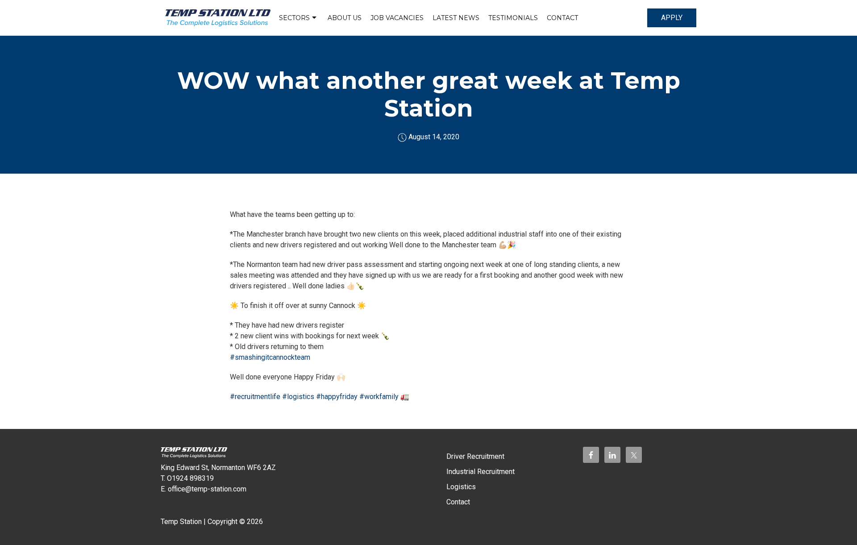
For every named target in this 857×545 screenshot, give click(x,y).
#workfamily (379, 396)
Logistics (461, 487)
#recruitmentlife (255, 396)
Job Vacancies (397, 18)
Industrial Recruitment (480, 471)
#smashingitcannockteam (270, 357)
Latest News (456, 18)
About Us (345, 18)
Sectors (294, 18)
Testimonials (513, 18)
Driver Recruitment (475, 456)
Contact (562, 18)
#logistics (298, 396)
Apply (671, 17)
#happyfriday (337, 396)
